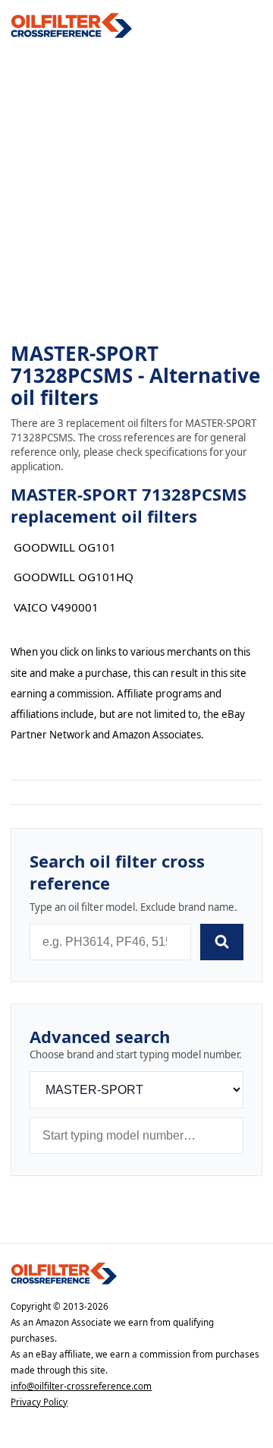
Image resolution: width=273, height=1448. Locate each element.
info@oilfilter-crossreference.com (81, 1386)
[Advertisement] (136, 190)
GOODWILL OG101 (65, 547)
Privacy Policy (39, 1402)
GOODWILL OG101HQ (73, 576)
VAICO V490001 (56, 607)
